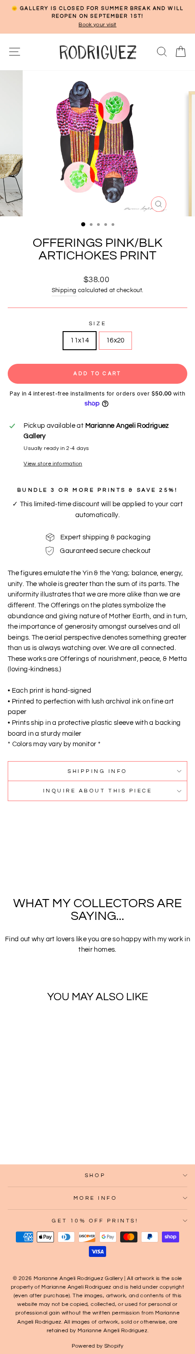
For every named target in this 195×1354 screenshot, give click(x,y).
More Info (95, 1198)
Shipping (64, 290)
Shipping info (97, 771)
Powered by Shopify (98, 1346)
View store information (53, 463)
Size (97, 323)
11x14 (79, 340)
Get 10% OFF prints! (95, 1220)
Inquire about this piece (97, 790)
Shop (95, 1175)
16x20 (115, 340)
